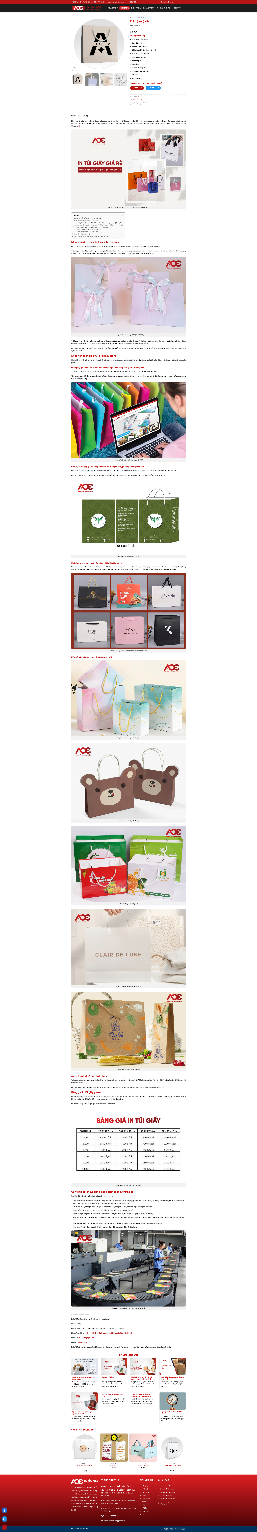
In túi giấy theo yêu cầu (84, 1465)
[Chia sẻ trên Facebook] (132, 103)
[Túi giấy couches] (143, 1447)
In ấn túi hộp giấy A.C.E (87, 1338)
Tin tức (177, 8)
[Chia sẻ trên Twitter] (135, 103)
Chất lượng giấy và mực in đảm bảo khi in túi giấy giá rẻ (92, 227)
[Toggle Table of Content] (120, 215)
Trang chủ (133, 18)
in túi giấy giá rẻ (137, 99)
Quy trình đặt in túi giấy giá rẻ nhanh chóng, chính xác (91, 236)
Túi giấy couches (143, 1465)
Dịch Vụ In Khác (163, 8)
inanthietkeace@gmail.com (116, 1521)
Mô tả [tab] (73, 116)
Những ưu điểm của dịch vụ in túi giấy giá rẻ (88, 218)
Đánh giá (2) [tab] (83, 116)
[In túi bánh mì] (114, 1447)
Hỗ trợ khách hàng (167, 2)
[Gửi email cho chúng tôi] (177, 2)
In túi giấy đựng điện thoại (172, 1465)
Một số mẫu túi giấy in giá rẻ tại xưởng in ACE (89, 229)
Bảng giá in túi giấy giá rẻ (82, 234)
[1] (79, 126)
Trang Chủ (113, 8)
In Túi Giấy (124, 8)
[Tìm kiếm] (184, 2)
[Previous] (77, 43)
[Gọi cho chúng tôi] (179, 2)
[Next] (120, 43)
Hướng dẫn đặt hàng (166, 1486)
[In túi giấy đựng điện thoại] (172, 1447)
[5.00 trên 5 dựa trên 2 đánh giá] (158, 28)
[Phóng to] (74, 69)
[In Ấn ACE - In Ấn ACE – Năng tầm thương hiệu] (87, 8)
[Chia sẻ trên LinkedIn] (146, 103)
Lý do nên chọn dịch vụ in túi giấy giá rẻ (86, 220)
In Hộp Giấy (136, 8)
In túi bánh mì (114, 1465)
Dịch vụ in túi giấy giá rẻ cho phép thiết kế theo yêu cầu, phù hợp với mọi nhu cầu (100, 225)
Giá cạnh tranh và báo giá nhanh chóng (88, 231)
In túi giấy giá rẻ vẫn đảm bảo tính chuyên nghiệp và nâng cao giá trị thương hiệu (100, 223)
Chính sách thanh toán (167, 1492)
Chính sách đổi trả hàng (167, 1498)
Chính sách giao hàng (167, 1489)
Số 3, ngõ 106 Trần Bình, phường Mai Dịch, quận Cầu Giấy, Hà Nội (108, 1333)
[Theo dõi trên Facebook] (176, 2)
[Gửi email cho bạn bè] (139, 103)
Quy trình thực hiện (166, 1495)
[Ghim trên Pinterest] (142, 103)
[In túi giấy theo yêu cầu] (85, 1447)
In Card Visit (148, 8)
